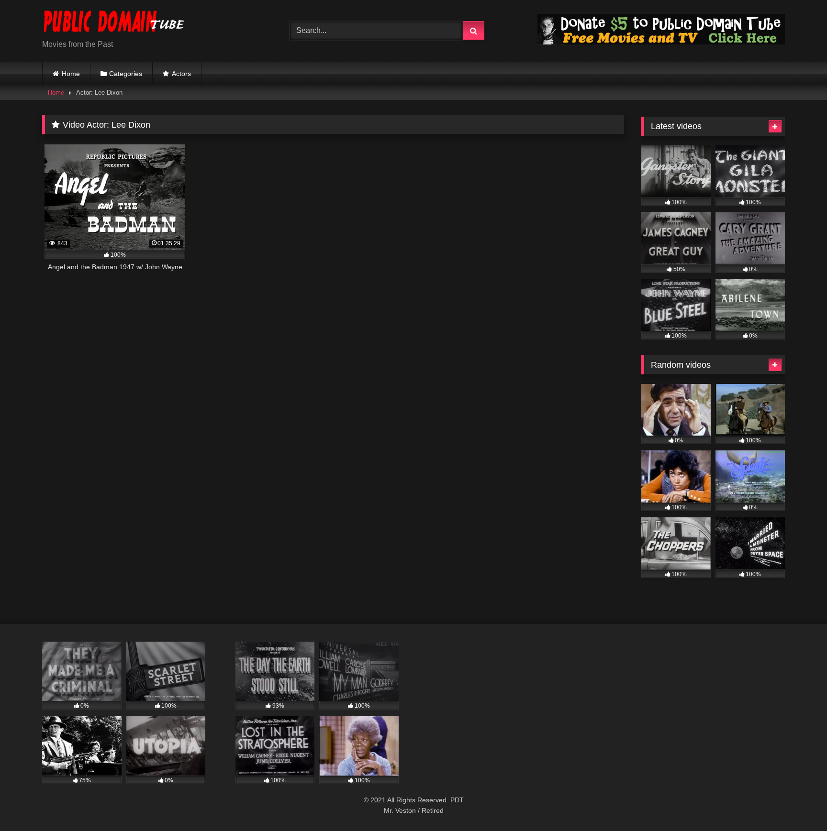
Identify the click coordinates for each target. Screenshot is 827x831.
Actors (181, 73)
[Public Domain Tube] (114, 23)
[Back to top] (797, 802)
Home (71, 73)
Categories (125, 73)
